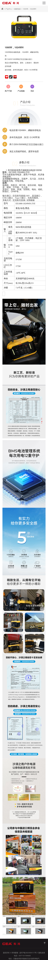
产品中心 (8, 9)
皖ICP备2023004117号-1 (29, 952)
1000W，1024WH (29, 9)
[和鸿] (45, 943)
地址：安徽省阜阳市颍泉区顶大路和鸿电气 (24, 958)
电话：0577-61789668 (22, 955)
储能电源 (17, 9)
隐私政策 (41, 952)
